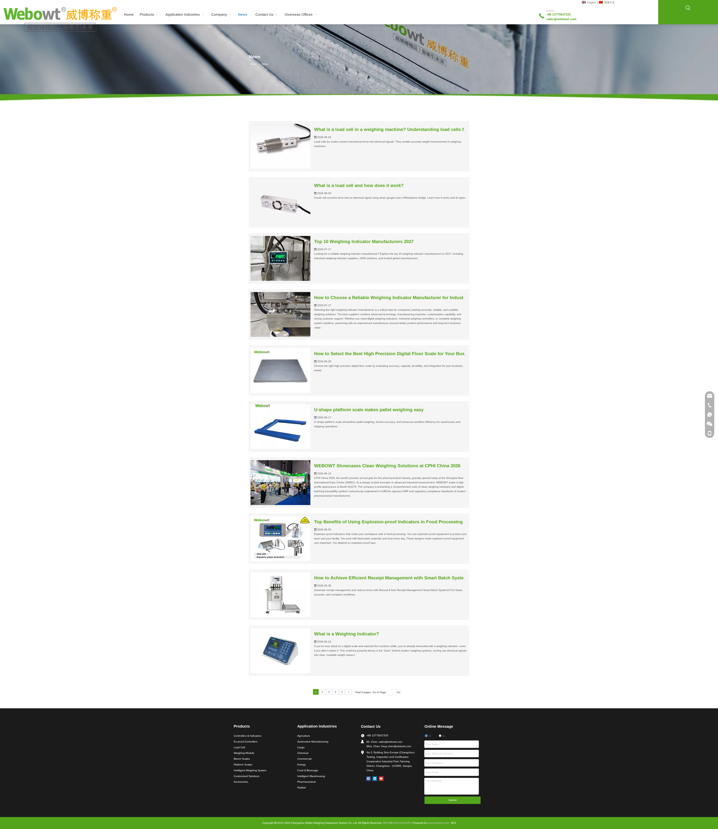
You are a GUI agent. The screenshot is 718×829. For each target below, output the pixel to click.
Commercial (304, 758)
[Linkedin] (374, 778)
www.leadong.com (438, 822)
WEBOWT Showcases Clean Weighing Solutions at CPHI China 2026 (387, 465)
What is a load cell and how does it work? (359, 185)
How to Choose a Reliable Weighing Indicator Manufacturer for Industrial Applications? (407, 297)
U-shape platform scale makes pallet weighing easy (369, 409)
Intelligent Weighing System (250, 770)
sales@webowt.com (390, 741)
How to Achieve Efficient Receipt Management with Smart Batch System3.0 (394, 577)
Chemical (302, 752)
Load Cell (239, 747)
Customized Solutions (246, 776)
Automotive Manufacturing (312, 741)
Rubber (301, 787)
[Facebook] (368, 778)
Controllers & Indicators (247, 735)
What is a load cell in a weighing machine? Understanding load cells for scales (398, 129)
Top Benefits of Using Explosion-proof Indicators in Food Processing (388, 521)
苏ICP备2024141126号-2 (397, 822)
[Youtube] (381, 778)
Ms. (443, 735)
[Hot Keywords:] (688, 7)
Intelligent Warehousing (311, 776)
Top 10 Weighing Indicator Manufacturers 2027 (364, 241)
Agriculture (303, 735)
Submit (452, 800)
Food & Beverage (307, 770)
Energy (301, 764)
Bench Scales (242, 758)
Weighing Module (244, 752)
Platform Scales (243, 764)
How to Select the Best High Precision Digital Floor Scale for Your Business (395, 353)
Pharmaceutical (306, 781)
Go (398, 692)
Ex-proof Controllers (245, 741)
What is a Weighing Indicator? (346, 633)
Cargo (301, 747)
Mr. (429, 735)
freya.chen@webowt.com (396, 746)
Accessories (241, 781)
